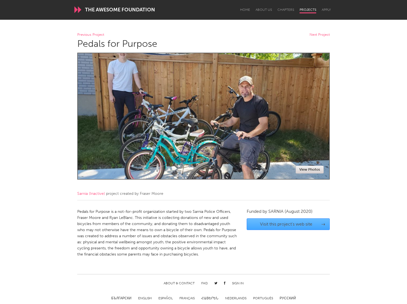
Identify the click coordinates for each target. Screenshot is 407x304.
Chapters (285, 10)
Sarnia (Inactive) (91, 193)
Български (121, 298)
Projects (308, 10)
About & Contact (179, 283)
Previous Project (90, 35)
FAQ (204, 283)
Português (263, 298)
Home (245, 10)
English (145, 298)
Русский (288, 298)
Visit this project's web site (293, 224)
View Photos (309, 169)
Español (165, 298)
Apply (326, 10)
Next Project (320, 35)
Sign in (238, 283)
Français (187, 298)
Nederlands (235, 298)
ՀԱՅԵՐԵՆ (209, 298)
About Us (264, 10)
